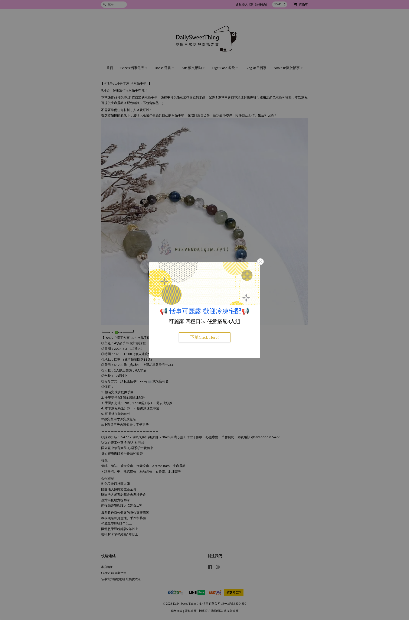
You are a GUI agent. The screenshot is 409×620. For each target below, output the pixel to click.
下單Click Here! (204, 337)
